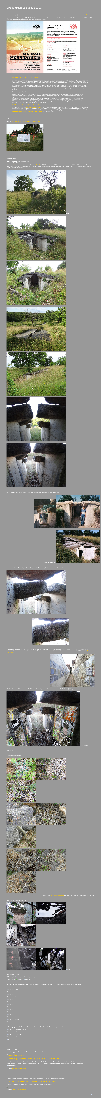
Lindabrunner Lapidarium (19, 104)
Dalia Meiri (39, 164)
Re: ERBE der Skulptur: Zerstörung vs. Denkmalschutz (26, 77)
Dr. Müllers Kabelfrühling (57, 895)
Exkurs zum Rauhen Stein (34, 104)
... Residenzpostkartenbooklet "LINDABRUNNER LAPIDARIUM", (33, 1059)
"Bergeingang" (17, 164)
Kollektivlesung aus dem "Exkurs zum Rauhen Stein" (27, 111)
